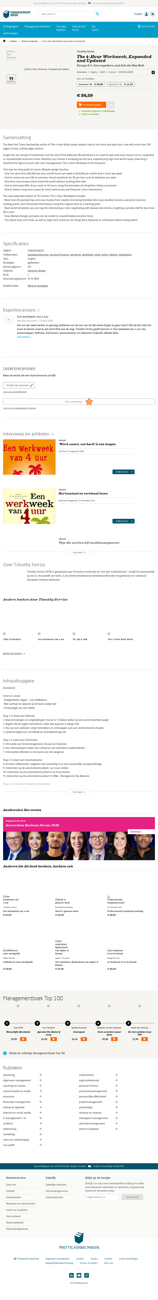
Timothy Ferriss (85, 51)
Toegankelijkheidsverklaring (59, 1263)
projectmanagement (90, 1102)
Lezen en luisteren (16, 1209)
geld (97, 254)
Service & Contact (88, 1263)
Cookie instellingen (128, 1258)
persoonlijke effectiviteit (92, 1096)
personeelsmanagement (93, 1091)
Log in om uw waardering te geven (19, 408)
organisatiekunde (89, 1080)
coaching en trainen (14, 1085)
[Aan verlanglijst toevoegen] (111, 105)
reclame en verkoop (90, 1112)
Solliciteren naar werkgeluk (18, 962)
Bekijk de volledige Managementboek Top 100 (37, 1053)
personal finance (59, 254)
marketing (9, 1134)
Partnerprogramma (17, 1228)
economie (8, 1096)
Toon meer (77, 552)
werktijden (88, 254)
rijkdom (113, 254)
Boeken (13, 41)
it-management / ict (14, 1118)
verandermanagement (92, 1123)
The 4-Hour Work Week (120, 639)
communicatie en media (17, 1091)
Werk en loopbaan (30, 41)
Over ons (11, 1184)
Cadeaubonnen (54, 1197)
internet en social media (17, 1112)
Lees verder (23, 337)
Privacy (94, 1258)
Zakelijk (51, 1178)
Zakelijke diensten (56, 1184)
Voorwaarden (13, 1197)
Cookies (108, 1258)
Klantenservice (16, 1178)
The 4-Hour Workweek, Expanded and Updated (63, 41)
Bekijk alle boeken (12, 653)
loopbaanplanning (38, 254)
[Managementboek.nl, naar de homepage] (17, 17)
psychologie (85, 1107)
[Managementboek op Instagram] (86, 1275)
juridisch (8, 1123)
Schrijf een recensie (17, 385)
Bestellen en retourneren (20, 1203)
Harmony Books (37, 270)
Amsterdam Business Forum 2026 (32, 825)
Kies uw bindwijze (85, 78)
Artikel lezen (122, 471)
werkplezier (125, 254)
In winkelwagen (92, 104)
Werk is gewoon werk (66, 911)
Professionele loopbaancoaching (125, 911)
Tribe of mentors (12, 639)
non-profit (9, 1145)
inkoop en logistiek (13, 1107)
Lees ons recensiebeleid (14, 392)
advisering (9, 1075)
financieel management (17, 1102)
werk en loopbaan (89, 1128)
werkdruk (75, 254)
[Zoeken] (97, 14)
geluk (104, 254)
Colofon (80, 1258)
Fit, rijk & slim (80, 639)
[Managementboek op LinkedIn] (71, 1275)
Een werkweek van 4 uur (51, 639)
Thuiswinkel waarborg (28, 1258)
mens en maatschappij (16, 1139)
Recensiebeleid (14, 1222)
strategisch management (93, 1118)
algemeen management (17, 1080)
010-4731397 (148, 26)
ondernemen (86, 1075)
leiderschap (9, 1128)
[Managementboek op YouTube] (79, 1275)
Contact (10, 1191)
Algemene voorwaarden (57, 1258)
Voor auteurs (13, 1216)
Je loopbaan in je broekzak (122, 962)
